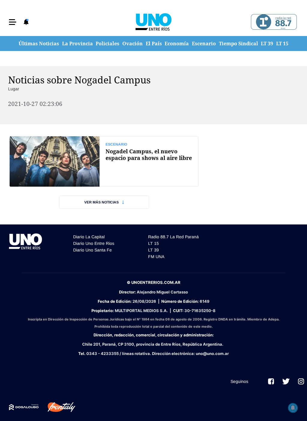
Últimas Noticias (39, 43)
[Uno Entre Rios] (153, 22)
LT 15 (282, 43)
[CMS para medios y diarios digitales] (24, 407)
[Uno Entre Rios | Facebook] (271, 381)
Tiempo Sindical (238, 43)
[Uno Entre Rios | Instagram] (301, 381)
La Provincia (77, 43)
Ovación (132, 43)
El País (154, 43)
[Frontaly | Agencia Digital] (57, 407)
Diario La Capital (89, 236)
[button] (12, 22)
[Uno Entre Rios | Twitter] (286, 381)
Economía (177, 43)
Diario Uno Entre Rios (93, 243)
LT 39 (267, 43)
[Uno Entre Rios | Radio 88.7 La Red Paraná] (273, 22)
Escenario (204, 43)
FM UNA (156, 256)
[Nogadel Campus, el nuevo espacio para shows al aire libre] (104, 161)
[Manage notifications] (293, 408)
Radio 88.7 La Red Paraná (173, 236)
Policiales (107, 43)
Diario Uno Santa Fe (92, 250)
